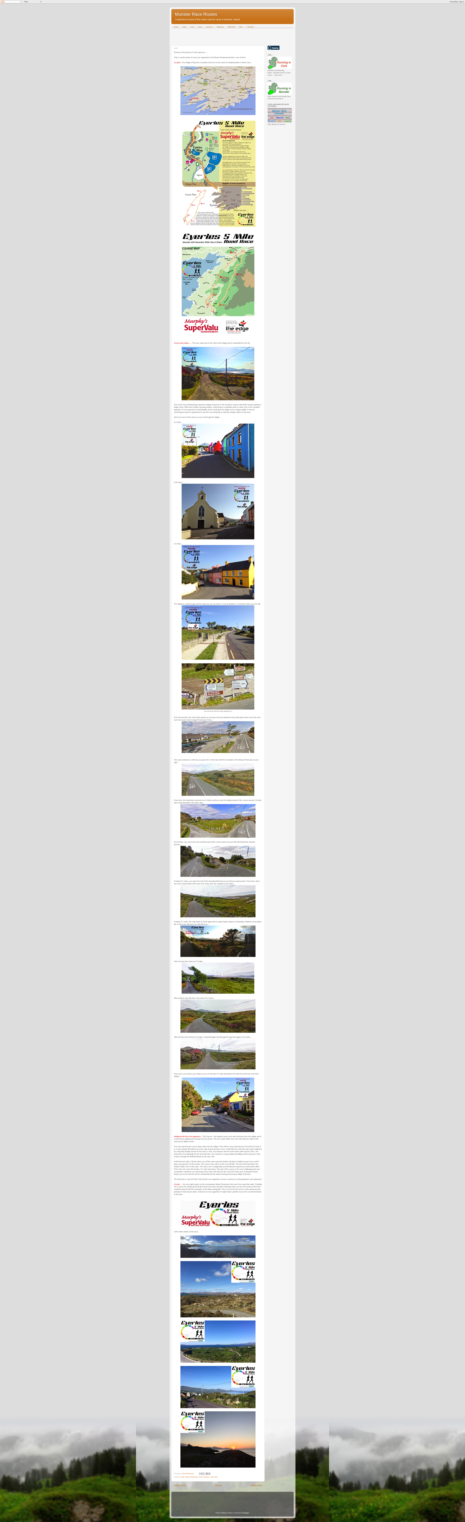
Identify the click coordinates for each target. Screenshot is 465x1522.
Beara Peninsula (192, 1477)
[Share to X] (205, 1473)
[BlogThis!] (202, 1473)
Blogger (246, 1513)
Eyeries (206, 1477)
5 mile (182, 1477)
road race (214, 1477)
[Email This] (200, 1473)
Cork (192, 27)
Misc (241, 27)
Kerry (200, 27)
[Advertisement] (215, 37)
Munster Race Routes (196, 14)
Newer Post (180, 1485)
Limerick (209, 27)
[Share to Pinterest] (209, 1473)
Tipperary (220, 27)
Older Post (256, 1485)
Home (176, 27)
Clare (184, 27)
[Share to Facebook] (207, 1473)
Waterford (231, 27)
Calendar (250, 27)
